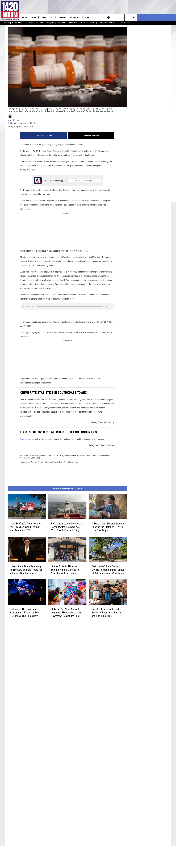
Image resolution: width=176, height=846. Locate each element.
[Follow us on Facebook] (115, 17)
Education (48, 462)
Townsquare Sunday (13, 23)
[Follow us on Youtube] (134, 17)
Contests (62, 17)
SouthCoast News (71, 462)
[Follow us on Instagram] (121, 17)
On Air (33, 17)
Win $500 (50, 23)
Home (24, 17)
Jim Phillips (13, 120)
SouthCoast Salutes (107, 23)
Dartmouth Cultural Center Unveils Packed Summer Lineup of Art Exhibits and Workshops (108, 570)
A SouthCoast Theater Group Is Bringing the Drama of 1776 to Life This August (108, 527)
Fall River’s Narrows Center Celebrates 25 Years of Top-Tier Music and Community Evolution (25, 613)
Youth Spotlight (88, 23)
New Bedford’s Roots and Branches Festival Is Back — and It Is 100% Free (106, 612)
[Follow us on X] (128, 17)
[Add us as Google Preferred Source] (108, 17)
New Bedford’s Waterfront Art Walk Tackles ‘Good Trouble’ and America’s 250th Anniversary (26, 527)
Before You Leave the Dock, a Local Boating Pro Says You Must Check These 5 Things (66, 527)
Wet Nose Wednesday (34, 23)
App (51, 17)
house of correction (48, 456)
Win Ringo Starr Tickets (67, 23)
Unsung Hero (125, 23)
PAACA (60, 456)
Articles (34, 462)
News (60, 462)
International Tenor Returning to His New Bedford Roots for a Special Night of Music (26, 570)
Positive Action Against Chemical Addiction (81, 456)
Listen (43, 17)
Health (55, 462)
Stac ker (23, 439)
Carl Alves (35, 456)
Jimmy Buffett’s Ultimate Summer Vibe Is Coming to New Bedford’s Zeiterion (65, 570)
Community (75, 17)
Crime (40, 462)
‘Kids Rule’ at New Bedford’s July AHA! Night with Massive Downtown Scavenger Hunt (66, 612)
